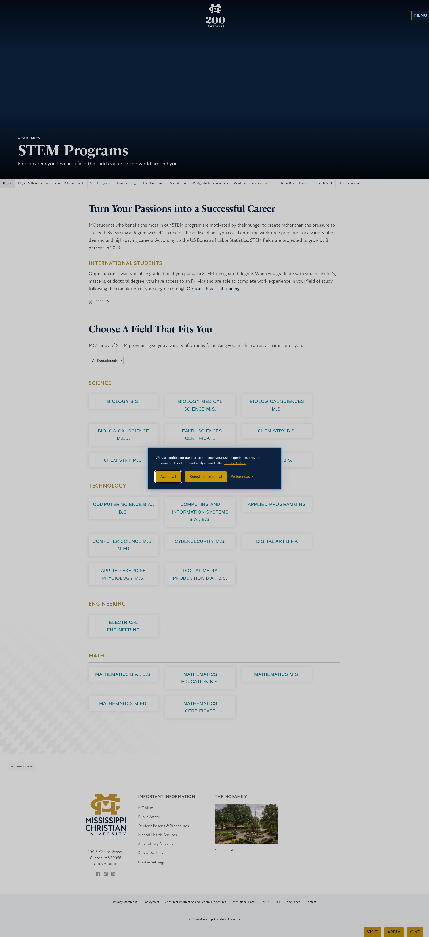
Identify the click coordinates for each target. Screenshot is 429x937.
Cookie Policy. (235, 463)
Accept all (168, 476)
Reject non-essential (205, 476)
